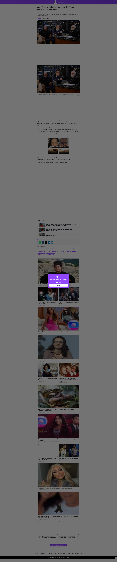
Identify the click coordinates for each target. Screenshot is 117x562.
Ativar (58, 285)
